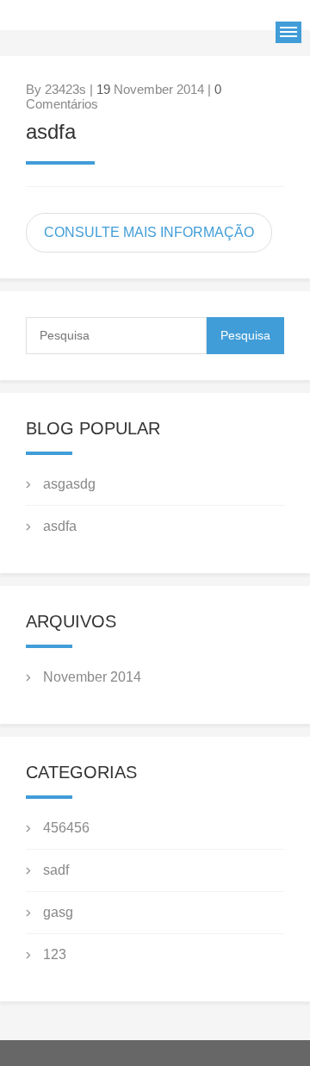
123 (54, 954)
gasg (58, 912)
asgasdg (69, 484)
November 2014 (92, 677)
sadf (56, 870)
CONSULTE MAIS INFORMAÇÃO (149, 232)
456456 (66, 827)
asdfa (51, 131)
